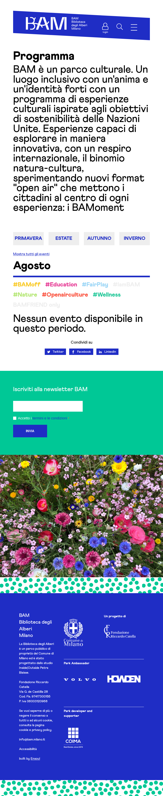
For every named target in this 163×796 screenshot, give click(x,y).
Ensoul (35, 758)
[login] (105, 26)
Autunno (99, 238)
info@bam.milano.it (32, 739)
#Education (61, 285)
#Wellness (107, 295)
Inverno (134, 238)
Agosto (32, 266)
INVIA (30, 431)
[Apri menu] (134, 27)
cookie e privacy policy (35, 730)
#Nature (25, 295)
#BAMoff (27, 285)
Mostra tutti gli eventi (31, 254)
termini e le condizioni (50, 418)
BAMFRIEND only (36, 305)
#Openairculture (65, 295)
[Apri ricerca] (119, 26)
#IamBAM (126, 285)
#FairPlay (95, 285)
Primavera (28, 238)
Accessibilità (28, 749)
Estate (63, 238)
